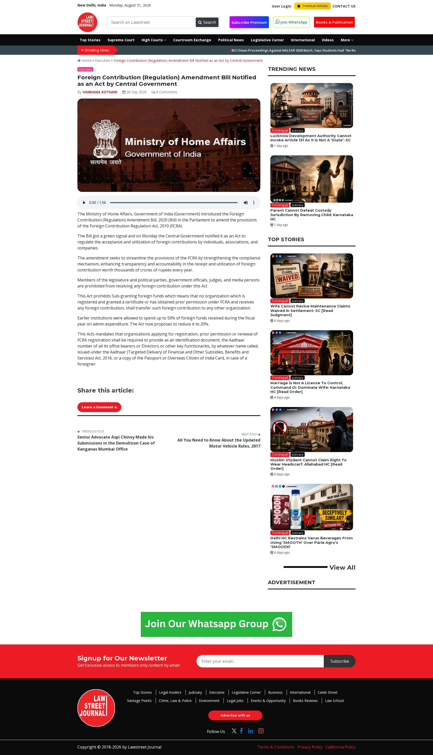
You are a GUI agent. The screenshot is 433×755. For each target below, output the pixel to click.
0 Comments (166, 92)
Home (86, 60)
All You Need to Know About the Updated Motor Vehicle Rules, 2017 (218, 443)
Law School (334, 700)
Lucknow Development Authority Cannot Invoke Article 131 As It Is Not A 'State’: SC (310, 138)
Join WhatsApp (293, 22)
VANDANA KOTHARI (100, 92)
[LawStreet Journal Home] (87, 22)
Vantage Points (139, 700)
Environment (209, 700)
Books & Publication (334, 22)
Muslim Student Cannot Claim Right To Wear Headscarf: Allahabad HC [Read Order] (308, 464)
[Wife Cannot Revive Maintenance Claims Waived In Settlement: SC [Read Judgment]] (311, 275)
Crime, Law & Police (175, 700)
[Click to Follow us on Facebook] (241, 730)
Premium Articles (315, 6)
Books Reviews (305, 700)
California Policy (341, 747)
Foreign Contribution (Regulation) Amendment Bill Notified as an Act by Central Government (188, 60)
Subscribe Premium (249, 22)
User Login (281, 6)
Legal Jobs (235, 700)
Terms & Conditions (275, 747)
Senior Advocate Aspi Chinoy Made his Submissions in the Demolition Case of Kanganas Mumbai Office (116, 443)
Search (209, 22)
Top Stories (142, 692)
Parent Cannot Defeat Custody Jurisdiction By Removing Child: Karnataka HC (311, 214)
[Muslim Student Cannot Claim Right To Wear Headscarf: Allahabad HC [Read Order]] (311, 429)
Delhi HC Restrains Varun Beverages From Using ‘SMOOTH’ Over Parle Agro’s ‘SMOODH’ (311, 542)
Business (275, 692)
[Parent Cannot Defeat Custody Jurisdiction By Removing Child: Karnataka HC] (311, 179)
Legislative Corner (246, 692)
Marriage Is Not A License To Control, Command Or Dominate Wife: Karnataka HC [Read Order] (310, 387)
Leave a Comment (98, 407)
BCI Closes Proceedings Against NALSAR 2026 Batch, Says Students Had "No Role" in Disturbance (284, 50)
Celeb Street (328, 692)
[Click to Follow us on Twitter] (232, 730)
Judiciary (195, 692)
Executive (102, 60)
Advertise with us (235, 715)
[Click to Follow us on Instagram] (261, 730)
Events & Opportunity (268, 700)
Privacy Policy (309, 747)
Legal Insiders (170, 692)
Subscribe (340, 661)
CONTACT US (344, 6)
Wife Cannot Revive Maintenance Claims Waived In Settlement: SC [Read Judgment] (310, 310)
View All (343, 567)
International (300, 692)
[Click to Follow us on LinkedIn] (250, 730)
